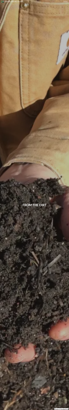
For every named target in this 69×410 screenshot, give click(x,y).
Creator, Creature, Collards (14, 1)
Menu (66, 1)
